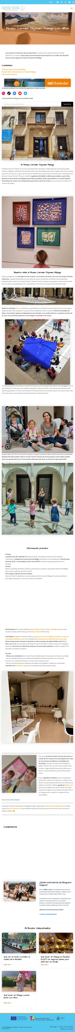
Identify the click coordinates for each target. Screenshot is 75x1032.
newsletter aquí (21, 666)
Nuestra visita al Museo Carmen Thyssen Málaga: (19, 72)
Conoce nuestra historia (49, 914)
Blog (50, 2)
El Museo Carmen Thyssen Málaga (13, 69)
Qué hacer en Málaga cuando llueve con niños (16, 996)
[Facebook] (14, 93)
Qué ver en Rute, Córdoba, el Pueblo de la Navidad (17, 958)
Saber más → (7, 965)
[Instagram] (3, 93)
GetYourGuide (14, 800)
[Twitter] (25, 93)
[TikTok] (9, 93)
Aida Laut (18, 308)
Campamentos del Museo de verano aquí (52, 639)
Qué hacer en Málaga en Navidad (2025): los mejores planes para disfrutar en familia (55, 959)
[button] (71, 8)
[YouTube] (20, 93)
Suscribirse (67, 104)
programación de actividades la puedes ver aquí (49, 637)
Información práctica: (9, 74)
